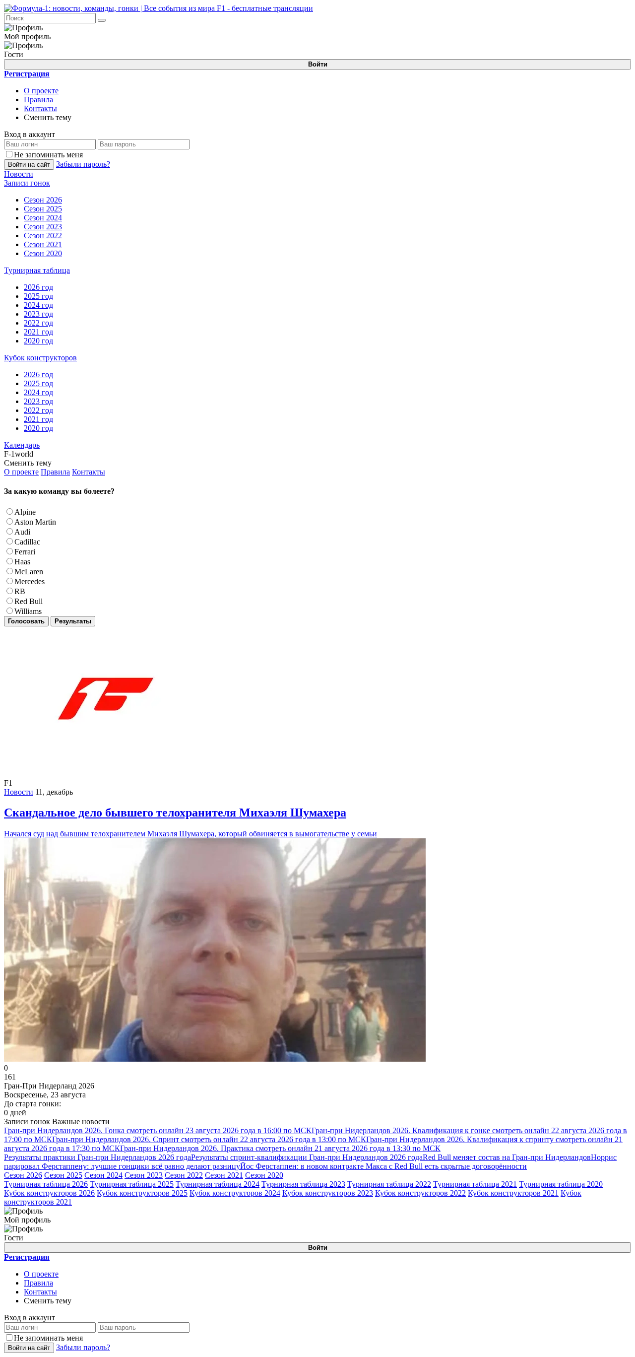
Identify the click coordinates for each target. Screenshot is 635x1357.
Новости (18, 792)
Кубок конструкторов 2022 (420, 1193)
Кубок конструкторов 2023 (327, 1193)
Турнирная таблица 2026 (46, 1184)
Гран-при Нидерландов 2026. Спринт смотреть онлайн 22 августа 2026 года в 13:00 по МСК (209, 1139)
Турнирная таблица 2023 (303, 1184)
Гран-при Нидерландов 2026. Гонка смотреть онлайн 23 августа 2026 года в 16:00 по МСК (158, 1130)
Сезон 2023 (144, 1175)
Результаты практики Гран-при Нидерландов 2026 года (97, 1157)
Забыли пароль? (83, 164)
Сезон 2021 (224, 1175)
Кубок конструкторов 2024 (235, 1193)
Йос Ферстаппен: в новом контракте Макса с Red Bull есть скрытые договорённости (383, 1166)
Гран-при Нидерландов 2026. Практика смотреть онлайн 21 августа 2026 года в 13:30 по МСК (280, 1148)
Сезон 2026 (23, 1175)
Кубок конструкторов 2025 (142, 1193)
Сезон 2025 (63, 1175)
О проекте (41, 90)
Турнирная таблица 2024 (217, 1184)
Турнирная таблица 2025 (132, 1184)
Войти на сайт (29, 164)
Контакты (40, 108)
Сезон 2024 (103, 1175)
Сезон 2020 (264, 1175)
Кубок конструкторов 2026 (49, 1193)
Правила (38, 99)
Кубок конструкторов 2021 (513, 1193)
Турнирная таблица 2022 (389, 1184)
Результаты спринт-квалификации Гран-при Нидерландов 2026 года (307, 1157)
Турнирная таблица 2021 (475, 1184)
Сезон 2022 (184, 1175)
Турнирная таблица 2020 (561, 1184)
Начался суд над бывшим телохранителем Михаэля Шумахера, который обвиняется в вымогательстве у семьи (190, 822)
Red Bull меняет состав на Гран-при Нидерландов (507, 1157)
